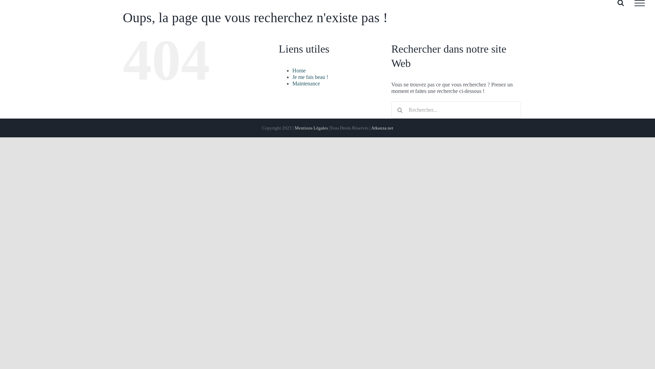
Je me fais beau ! (310, 77)
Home (299, 70)
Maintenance (306, 83)
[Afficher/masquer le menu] (639, 3)
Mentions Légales (311, 128)
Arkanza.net (382, 128)
